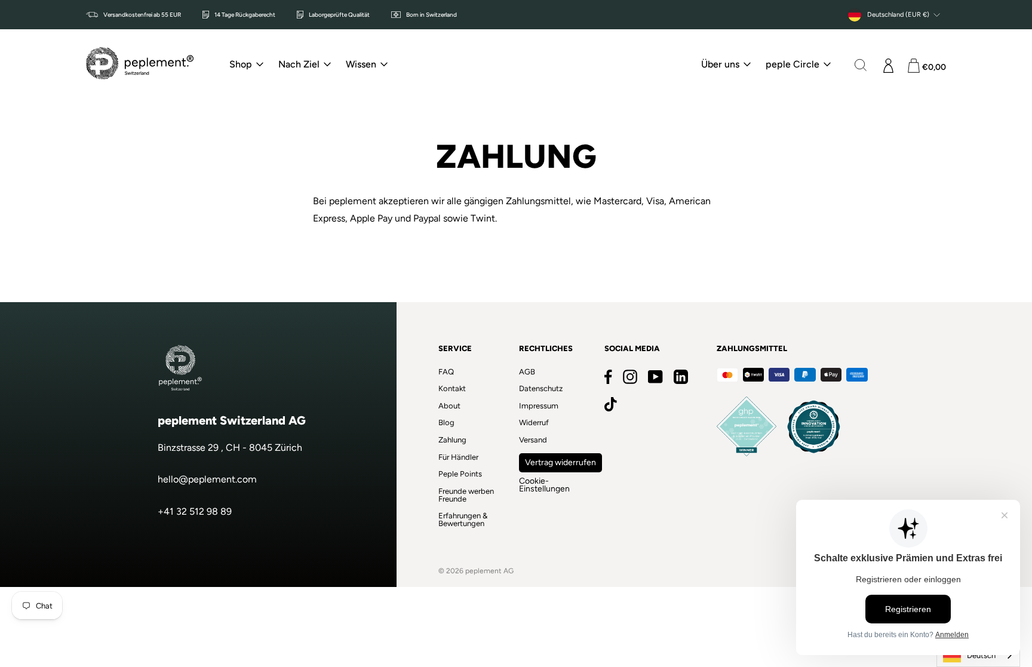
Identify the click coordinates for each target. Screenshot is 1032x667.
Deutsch (981, 655)
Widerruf (534, 422)
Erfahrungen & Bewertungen (462, 519)
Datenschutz (541, 388)
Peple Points (460, 474)
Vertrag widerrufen (560, 462)
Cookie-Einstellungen (544, 485)
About (449, 406)
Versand (533, 440)
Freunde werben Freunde (466, 495)
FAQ (446, 372)
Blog (446, 422)
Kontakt (452, 388)
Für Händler (458, 457)
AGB (527, 372)
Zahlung (452, 440)
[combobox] (978, 655)
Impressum (538, 406)
